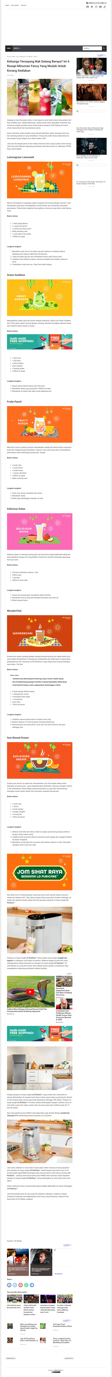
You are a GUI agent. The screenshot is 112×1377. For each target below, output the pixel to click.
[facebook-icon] (88, 7)
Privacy (23, 5)
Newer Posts (11, 1358)
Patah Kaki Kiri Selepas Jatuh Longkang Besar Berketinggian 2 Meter (37, 685)
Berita (16, 48)
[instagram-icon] (96, 7)
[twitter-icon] (92, 7)
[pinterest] (20, 1285)
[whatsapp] (26, 1285)
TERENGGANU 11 (58, 1370)
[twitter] (15, 1285)
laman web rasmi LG (50, 1186)
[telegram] (32, 1285)
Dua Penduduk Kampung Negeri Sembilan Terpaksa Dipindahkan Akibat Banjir (40, 682)
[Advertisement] (56, 26)
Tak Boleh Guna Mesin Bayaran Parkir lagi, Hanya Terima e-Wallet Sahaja (38, 679)
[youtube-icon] (100, 7)
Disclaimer (15, 5)
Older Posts (69, 1358)
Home (7, 5)
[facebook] (9, 1285)
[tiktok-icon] (105, 7)
